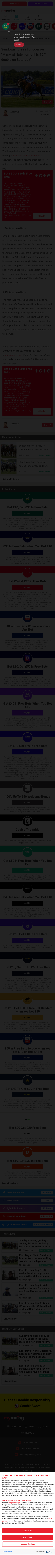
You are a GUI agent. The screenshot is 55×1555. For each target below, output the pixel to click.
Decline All (27, 1537)
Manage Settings (28, 1544)
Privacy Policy (7, 1552)
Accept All (28, 1531)
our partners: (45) (14, 1503)
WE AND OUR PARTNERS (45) (16, 1500)
